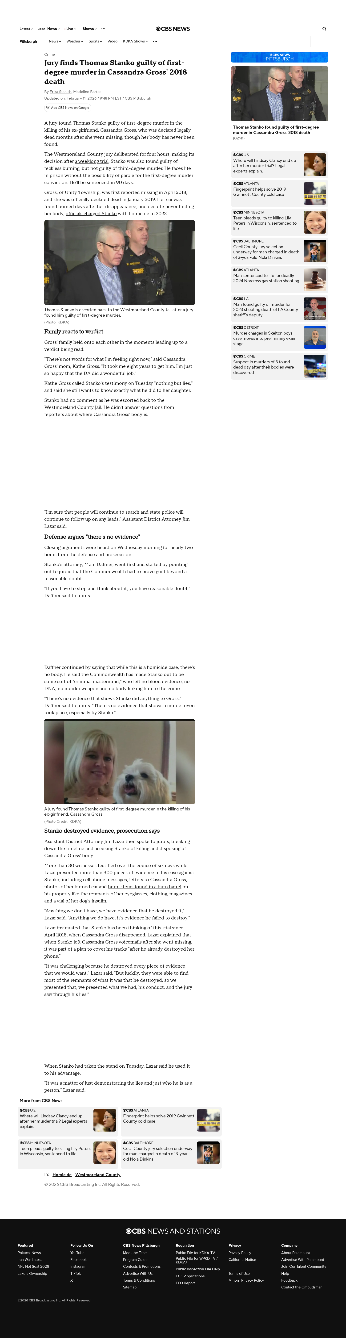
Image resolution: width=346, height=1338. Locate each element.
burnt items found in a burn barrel (144, 887)
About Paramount (295, 1253)
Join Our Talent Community (303, 1266)
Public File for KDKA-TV (195, 1253)
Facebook (78, 1260)
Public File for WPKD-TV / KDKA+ (197, 1260)
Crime (49, 54)
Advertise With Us (138, 1273)
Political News (29, 1253)
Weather (74, 41)
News (54, 41)
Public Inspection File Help (198, 1269)
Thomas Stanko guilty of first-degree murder (121, 123)
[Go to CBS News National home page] (173, 28)
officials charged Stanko (91, 214)
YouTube (77, 1253)
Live (70, 28)
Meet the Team (135, 1253)
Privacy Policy (240, 1253)
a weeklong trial (92, 161)
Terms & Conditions (139, 1280)
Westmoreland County (98, 1175)
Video (112, 41)
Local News (47, 29)
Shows (89, 29)
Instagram (78, 1266)
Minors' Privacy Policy (246, 1280)
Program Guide (135, 1260)
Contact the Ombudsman (301, 1287)
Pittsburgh (28, 41)
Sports (94, 41)
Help (285, 1273)
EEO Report (185, 1283)
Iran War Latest (30, 1260)
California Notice (242, 1260)
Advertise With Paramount (302, 1260)
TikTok (75, 1273)
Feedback (289, 1280)
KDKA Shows (134, 41)
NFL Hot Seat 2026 (33, 1266)
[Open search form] (324, 29)
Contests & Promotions (142, 1266)
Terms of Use (239, 1273)
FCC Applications (190, 1276)
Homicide (62, 1175)
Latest (25, 29)
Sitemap (130, 1287)
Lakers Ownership (32, 1273)
